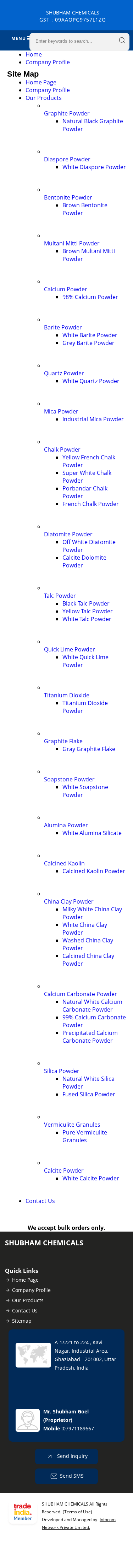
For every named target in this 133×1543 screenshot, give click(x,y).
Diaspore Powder (67, 159)
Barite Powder (63, 327)
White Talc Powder (86, 619)
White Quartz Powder (91, 381)
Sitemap (22, 1320)
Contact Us (40, 1201)
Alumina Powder (66, 825)
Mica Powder (61, 411)
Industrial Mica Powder (93, 419)
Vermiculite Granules (72, 1124)
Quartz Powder (64, 373)
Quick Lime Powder (69, 649)
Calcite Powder (64, 1170)
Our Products (44, 98)
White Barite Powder (89, 335)
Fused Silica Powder (88, 1094)
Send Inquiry (72, 1456)
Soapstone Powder (69, 779)
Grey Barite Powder (88, 343)
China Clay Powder (69, 901)
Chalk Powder (62, 449)
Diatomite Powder (68, 534)
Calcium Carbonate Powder (80, 994)
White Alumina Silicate (92, 833)
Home (34, 54)
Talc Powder (60, 596)
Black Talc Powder (86, 603)
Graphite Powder (67, 113)
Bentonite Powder (68, 197)
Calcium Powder (65, 289)
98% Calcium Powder (90, 297)
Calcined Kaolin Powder (93, 871)
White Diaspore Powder (94, 167)
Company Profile (48, 62)
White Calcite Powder (90, 1178)
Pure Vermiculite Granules (84, 1136)
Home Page (41, 82)
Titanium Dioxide (66, 695)
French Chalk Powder (90, 504)
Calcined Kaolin (64, 863)
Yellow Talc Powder (87, 611)
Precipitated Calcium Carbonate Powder (90, 1036)
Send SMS (72, 1475)
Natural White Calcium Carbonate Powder (92, 1005)
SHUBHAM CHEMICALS (72, 16)
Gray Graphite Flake (88, 749)
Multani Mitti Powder (72, 243)
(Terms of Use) (77, 1512)
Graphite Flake (63, 741)
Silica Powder (61, 1071)
